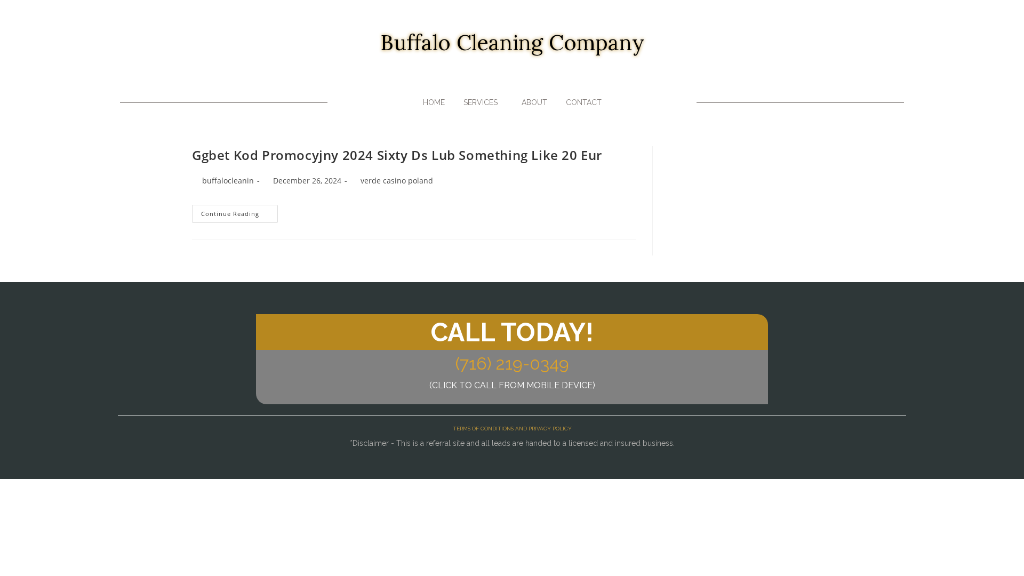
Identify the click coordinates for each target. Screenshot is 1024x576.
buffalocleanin (228, 180)
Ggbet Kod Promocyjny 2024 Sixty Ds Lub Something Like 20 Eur (397, 155)
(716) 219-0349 (512, 363)
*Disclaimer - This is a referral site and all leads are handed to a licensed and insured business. (512, 443)
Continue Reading (239, 211)
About (534, 102)
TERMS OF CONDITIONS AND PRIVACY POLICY (512, 428)
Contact (584, 102)
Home (434, 102)
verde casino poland (397, 180)
